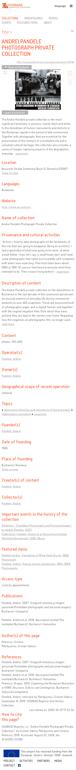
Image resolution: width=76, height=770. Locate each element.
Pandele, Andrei (11, 359)
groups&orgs (33, 18)
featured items (27, 22)
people (53, 18)
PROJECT (9, 760)
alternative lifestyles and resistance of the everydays (37, 410)
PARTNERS (43, 760)
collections (10, 18)
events (6, 22)
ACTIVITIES (26, 760)
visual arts (40, 414)
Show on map (10, 173)
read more (22, 153)
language (60, 5)
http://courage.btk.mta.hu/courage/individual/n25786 (45, 62)
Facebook (20, 765)
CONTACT (9, 765)
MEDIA (58, 760)
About (48, 22)
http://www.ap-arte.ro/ (16, 207)
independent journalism (16, 414)
